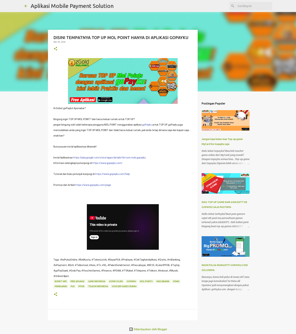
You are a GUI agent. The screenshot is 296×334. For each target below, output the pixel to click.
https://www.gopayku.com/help (112, 174)
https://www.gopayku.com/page (93, 185)
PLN (73, 286)
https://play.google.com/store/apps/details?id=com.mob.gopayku (109, 157)
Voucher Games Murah (124, 286)
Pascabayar (163, 281)
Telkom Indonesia (98, 286)
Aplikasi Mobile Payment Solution (72, 6)
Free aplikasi (77, 281)
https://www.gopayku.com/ (107, 163)
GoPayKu (131, 281)
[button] (55, 49)
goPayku (147, 124)
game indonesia (96, 281)
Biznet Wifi (61, 281)
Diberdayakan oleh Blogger (150, 329)
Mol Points (146, 281)
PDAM (176, 281)
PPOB (81, 286)
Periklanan (61, 286)
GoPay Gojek (116, 281)
